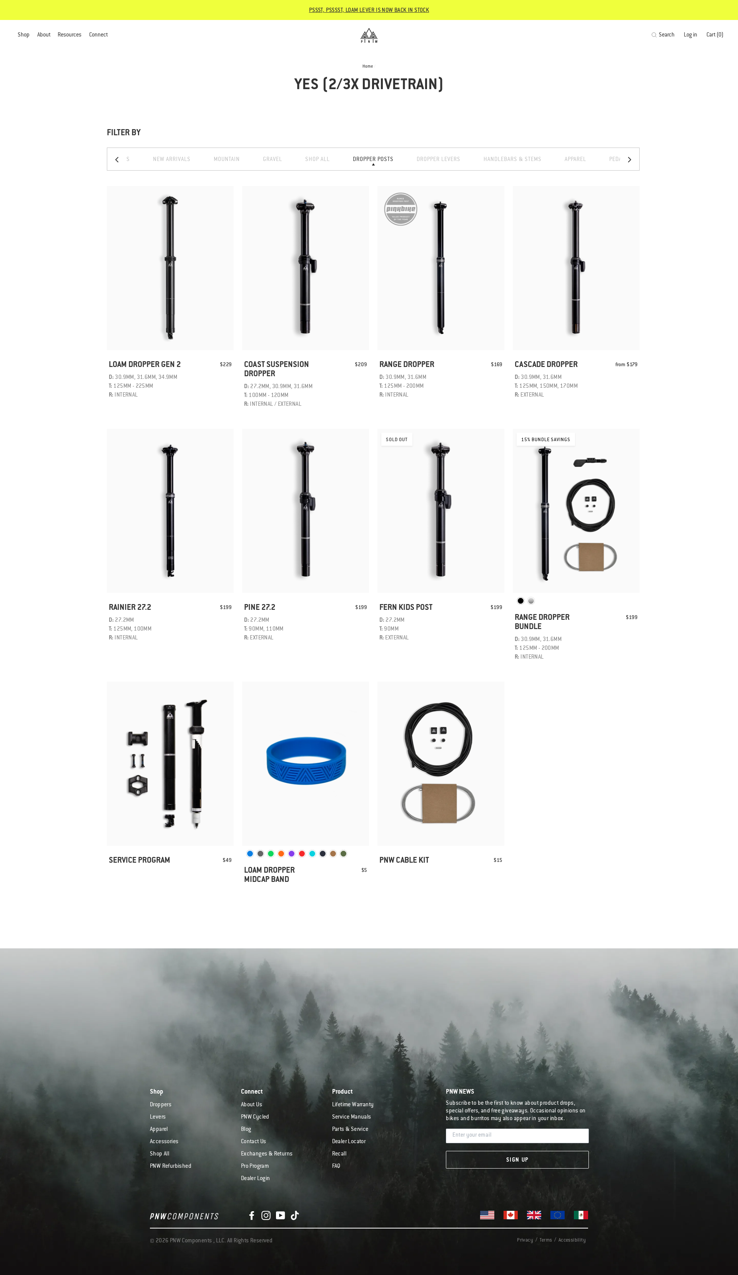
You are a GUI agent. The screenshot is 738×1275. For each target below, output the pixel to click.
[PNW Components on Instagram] (266, 1215)
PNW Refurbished (170, 1167)
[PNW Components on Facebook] (251, 1215)
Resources (69, 35)
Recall (339, 1154)
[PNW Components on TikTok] (294, 1215)
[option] (373, 159)
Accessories (164, 1142)
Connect (98, 35)
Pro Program (255, 1167)
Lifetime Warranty (353, 1105)
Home (367, 67)
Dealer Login (255, 1179)
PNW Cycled (255, 1117)
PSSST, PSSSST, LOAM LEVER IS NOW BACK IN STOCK (369, 11)
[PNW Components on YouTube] (280, 1215)
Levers (158, 1117)
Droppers (160, 1105)
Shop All (159, 1154)
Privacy (525, 1240)
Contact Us (253, 1142)
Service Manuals (351, 1117)
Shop (24, 35)
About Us (251, 1105)
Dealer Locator (349, 1142)
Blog (246, 1130)
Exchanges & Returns (267, 1154)
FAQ (336, 1167)
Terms (546, 1240)
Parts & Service (350, 1130)
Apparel (159, 1130)
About (43, 35)
